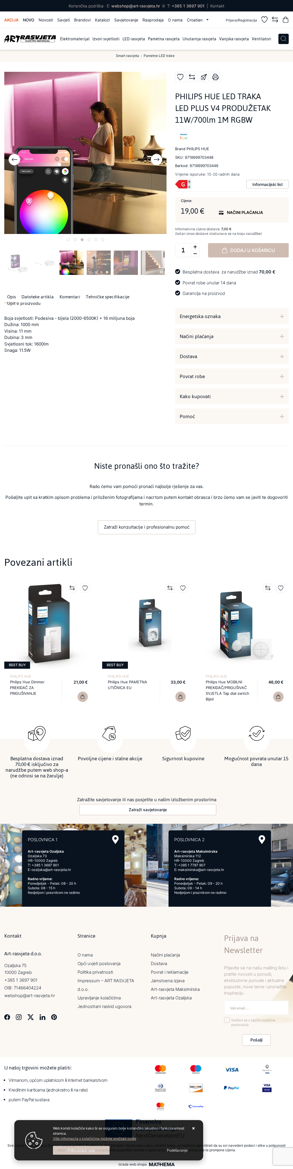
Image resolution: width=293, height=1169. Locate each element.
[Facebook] (7, 1016)
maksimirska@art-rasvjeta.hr (201, 870)
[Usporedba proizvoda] (72, 588)
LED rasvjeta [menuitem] (133, 39)
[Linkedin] (42, 1016)
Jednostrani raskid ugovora (104, 1006)
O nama (175, 19)
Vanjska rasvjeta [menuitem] (234, 39)
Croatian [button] (195, 19)
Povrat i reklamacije (170, 972)
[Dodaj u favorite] (180, 77)
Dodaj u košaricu (252, 250)
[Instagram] (19, 1016)
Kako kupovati (195, 396)
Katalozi (102, 19)
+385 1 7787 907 (191, 865)
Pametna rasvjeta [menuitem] (164, 39)
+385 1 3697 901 (188, 5)
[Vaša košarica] (285, 20)
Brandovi (82, 19)
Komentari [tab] (70, 296)
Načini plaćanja (196, 336)
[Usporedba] (275, 20)
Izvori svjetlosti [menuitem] (106, 39)
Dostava (188, 356)
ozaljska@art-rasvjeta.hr (51, 870)
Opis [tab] (11, 296)
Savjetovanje (126, 19)
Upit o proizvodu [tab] (24, 303)
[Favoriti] (264, 20)
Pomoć (187, 416)
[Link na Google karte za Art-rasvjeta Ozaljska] (115, 839)
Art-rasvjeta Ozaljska (171, 998)
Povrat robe (192, 376)
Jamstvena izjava (168, 980)
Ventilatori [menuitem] (261, 39)
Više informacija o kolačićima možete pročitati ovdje (94, 1138)
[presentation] (14, 159)
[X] (30, 1016)
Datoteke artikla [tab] (37, 296)
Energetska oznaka (200, 316)
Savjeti (63, 19)
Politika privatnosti (95, 972)
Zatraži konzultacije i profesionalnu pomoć (146, 527)
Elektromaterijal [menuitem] (75, 39)
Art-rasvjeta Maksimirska (175, 989)
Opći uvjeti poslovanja (99, 963)
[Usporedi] (192, 77)
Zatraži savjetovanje (148, 809)
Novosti (46, 19)
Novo (28, 19)
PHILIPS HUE (20, 676)
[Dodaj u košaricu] (83, 697)
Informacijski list (267, 184)
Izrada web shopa (132, 1164)
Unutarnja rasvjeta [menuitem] (199, 39)
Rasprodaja (153, 19)
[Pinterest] (54, 1016)
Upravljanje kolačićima (99, 998)
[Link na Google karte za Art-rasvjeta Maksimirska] (262, 839)
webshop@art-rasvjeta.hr (135, 5)
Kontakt (217, 5)
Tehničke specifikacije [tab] (107, 296)
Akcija (11, 19)
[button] (68, 240)
